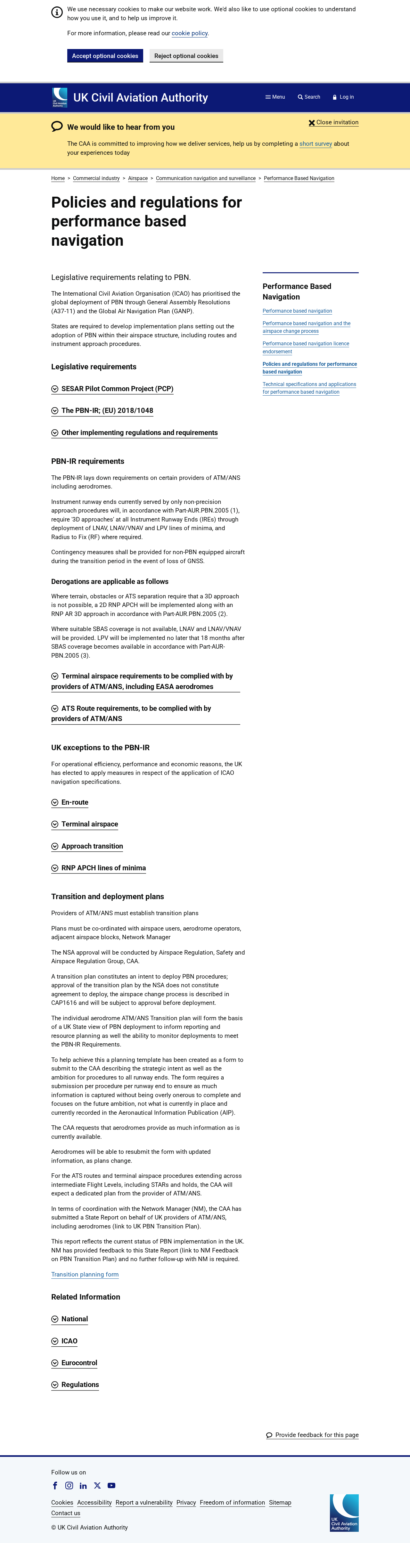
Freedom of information (232, 1502)
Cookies (62, 1502)
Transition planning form (85, 1274)
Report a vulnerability (144, 1502)
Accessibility (94, 1502)
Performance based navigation (297, 311)
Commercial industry (96, 178)
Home (58, 178)
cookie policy (190, 33)
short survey (315, 143)
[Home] (59, 98)
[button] (334, 122)
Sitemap (280, 1502)
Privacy (186, 1502)
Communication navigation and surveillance (206, 178)
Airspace (138, 178)
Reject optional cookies (186, 56)
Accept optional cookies (105, 56)
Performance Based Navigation (299, 178)
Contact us (65, 1513)
